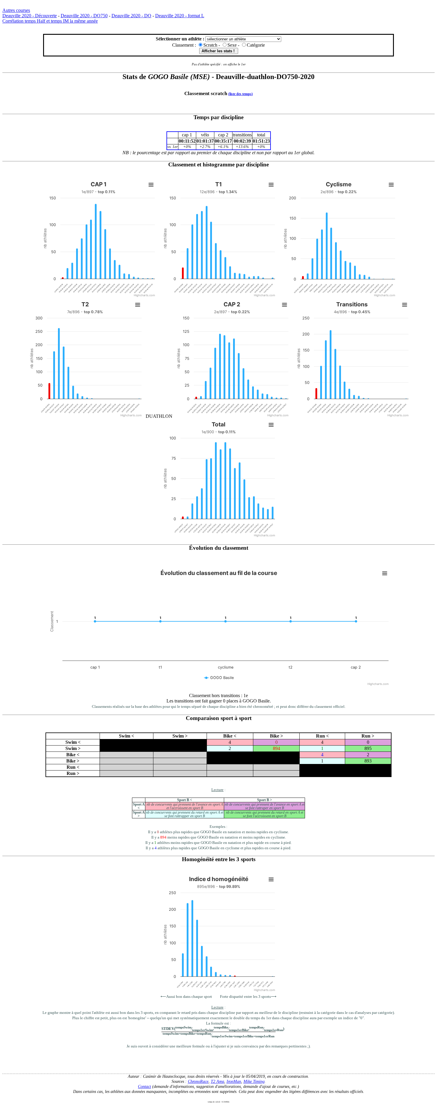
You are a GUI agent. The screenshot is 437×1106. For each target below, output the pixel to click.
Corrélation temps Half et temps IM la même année (50, 20)
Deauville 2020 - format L (179, 15)
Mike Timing (254, 1081)
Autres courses (16, 10)
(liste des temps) (240, 94)
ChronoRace (198, 1081)
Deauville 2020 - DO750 (84, 15)
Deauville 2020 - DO (131, 15)
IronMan (234, 1081)
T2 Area (217, 1081)
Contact (144, 1086)
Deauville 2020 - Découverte (29, 15)
